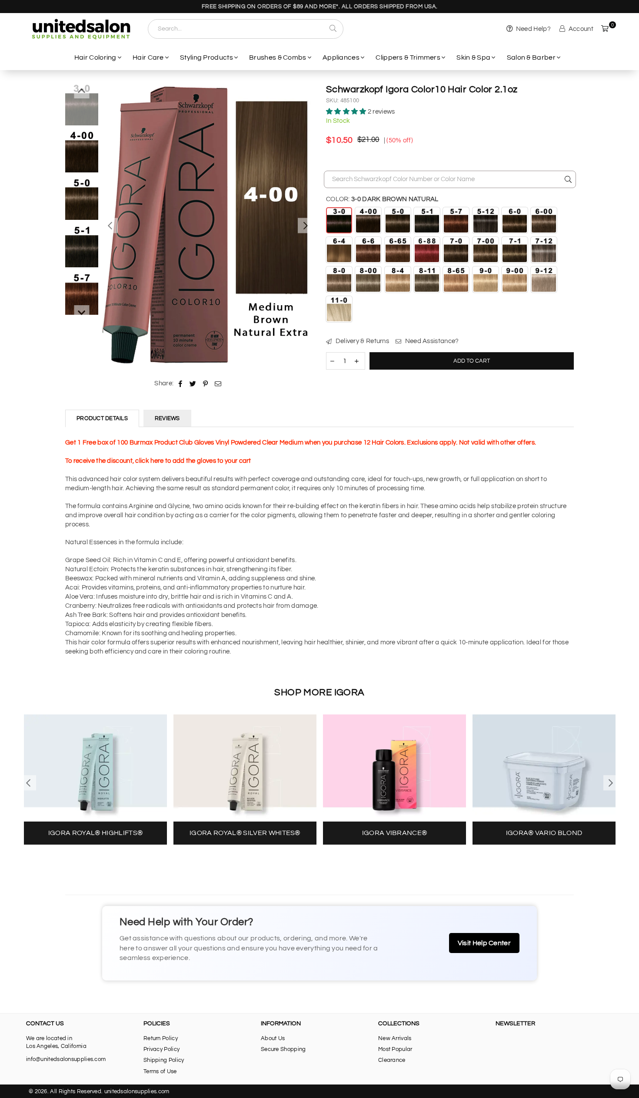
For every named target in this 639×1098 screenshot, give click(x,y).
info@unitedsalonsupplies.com (66, 1059)
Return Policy (160, 1038)
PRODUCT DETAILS (102, 418)
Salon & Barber (531, 57)
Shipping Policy (163, 1060)
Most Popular (395, 1049)
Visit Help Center (484, 943)
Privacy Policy (161, 1049)
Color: (382, 199)
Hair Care (148, 57)
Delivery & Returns (361, 341)
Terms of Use (160, 1071)
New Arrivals (395, 1038)
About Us (273, 1038)
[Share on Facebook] (180, 383)
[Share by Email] (218, 383)
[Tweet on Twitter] (193, 383)
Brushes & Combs (277, 57)
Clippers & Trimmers (408, 57)
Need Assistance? (431, 341)
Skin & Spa (473, 57)
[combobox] (245, 29)
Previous (110, 225)
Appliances (341, 57)
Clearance (392, 1060)
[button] (347, 111)
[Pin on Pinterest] (205, 383)
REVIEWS (167, 418)
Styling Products (206, 57)
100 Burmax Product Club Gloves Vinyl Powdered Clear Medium (210, 442)
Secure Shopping (283, 1049)
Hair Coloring (95, 57)
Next (305, 225)
